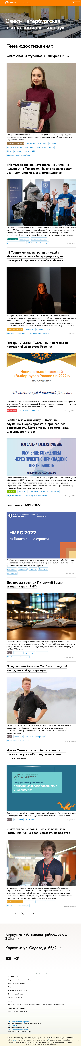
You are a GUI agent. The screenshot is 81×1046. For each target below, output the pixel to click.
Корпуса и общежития (15, 997)
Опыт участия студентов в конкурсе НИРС (38, 56)
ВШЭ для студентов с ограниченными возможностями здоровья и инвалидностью (36, 1004)
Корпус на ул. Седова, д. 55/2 (31, 948)
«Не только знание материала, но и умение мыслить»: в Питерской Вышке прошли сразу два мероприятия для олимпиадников (39, 168)
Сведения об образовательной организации (23, 980)
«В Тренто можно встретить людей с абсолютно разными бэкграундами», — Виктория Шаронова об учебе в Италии (35, 256)
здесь (49, 1039)
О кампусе (13, 976)
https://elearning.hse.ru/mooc (18, 1030)
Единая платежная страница (17, 1011)
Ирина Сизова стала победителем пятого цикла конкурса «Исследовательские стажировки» (36, 754)
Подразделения (13, 987)
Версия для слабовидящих (16, 1008)
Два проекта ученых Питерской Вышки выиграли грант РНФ (35, 584)
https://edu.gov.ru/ (14, 1026)
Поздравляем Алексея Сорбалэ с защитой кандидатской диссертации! (37, 668)
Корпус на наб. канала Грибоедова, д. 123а (36, 936)
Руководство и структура (16, 983)
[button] (36, 974)
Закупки (10, 1001)
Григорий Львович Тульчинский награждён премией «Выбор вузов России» (37, 344)
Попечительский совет (16, 994)
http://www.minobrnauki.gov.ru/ (18, 1022)
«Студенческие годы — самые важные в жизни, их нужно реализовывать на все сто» (38, 831)
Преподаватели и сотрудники (18, 990)
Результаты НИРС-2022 (24, 505)
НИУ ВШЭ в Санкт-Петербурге (20, 3)
